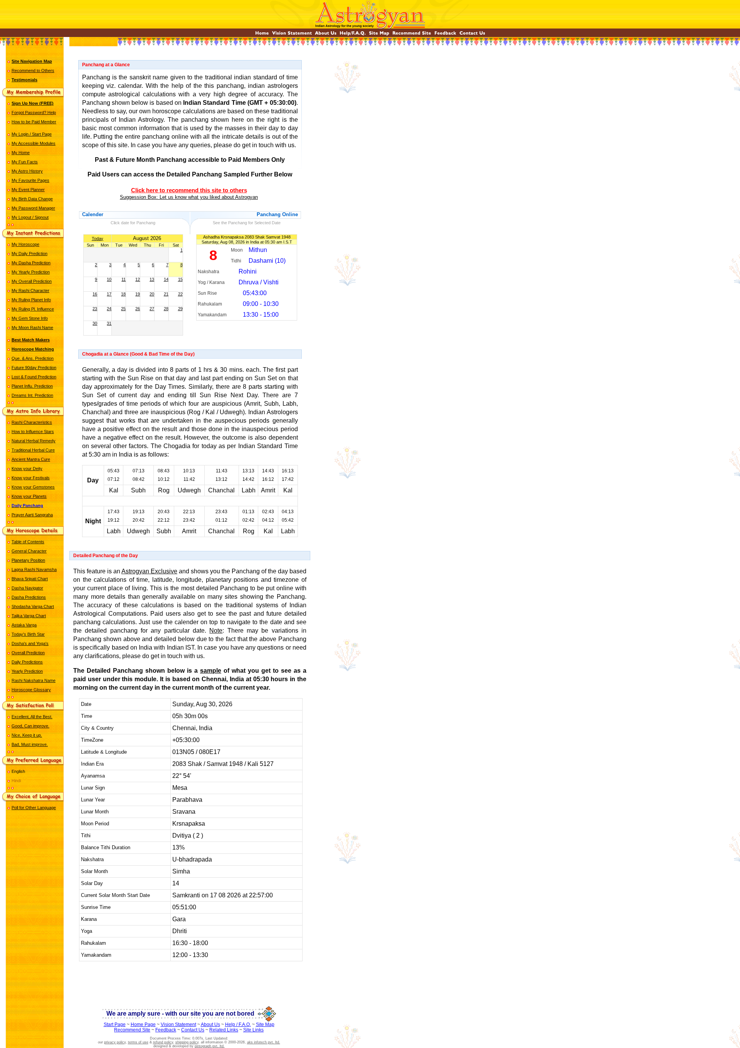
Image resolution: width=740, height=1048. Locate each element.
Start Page (115, 1024)
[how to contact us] (472, 35)
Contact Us (192, 1030)
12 (137, 279)
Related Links (223, 1030)
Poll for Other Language (34, 807)
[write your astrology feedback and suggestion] (445, 35)
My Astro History (27, 171)
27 (152, 308)
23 (94, 308)
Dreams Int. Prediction (32, 395)
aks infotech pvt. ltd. (263, 1042)
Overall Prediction (28, 652)
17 (109, 294)
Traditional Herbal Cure (33, 450)
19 (137, 294)
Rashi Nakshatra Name (34, 680)
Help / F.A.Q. (238, 1024)
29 (180, 308)
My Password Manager (33, 208)
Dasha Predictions (29, 597)
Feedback (165, 1030)
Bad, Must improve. (30, 744)
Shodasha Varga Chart (33, 606)
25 (123, 308)
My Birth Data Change (32, 198)
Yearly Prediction (27, 671)
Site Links (253, 1030)
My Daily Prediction (29, 253)
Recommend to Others (33, 70)
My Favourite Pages (30, 180)
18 (123, 294)
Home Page (143, 1024)
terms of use (138, 1042)
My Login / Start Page (32, 134)
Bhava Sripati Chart (30, 578)
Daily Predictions (27, 662)
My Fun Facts (25, 162)
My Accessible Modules (34, 143)
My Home (21, 152)
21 (166, 294)
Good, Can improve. (30, 726)
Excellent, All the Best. (32, 716)
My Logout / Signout (30, 217)
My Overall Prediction (32, 281)
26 (137, 308)
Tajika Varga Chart (29, 615)
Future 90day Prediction (34, 367)
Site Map (265, 1024)
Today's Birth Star (28, 634)
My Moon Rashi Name (32, 327)
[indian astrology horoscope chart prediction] (262, 35)
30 (94, 323)
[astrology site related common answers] (352, 35)
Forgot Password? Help (34, 112)
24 (109, 308)
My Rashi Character (30, 290)
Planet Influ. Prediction (32, 386)
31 (109, 323)
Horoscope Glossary (31, 689)
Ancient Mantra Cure (31, 459)
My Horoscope (25, 244)
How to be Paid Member (34, 121)
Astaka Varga (24, 625)
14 (166, 279)
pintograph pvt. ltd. (210, 1046)
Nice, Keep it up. (27, 735)
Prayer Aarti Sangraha (32, 514)
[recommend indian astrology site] (412, 35)
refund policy (163, 1042)
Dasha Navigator (27, 588)
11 (123, 279)
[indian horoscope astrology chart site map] (379, 35)
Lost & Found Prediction (34, 377)
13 (152, 279)
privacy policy (115, 1042)
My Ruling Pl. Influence (33, 309)
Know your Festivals (31, 477)
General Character (29, 551)
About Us (210, 1024)
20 (152, 294)
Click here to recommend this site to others (189, 190)
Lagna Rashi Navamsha (34, 569)
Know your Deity (27, 468)
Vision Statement (178, 1024)
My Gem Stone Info (30, 318)
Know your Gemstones (33, 487)
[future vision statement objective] (292, 35)
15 (180, 279)
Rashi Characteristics (32, 422)
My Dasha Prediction (31, 262)
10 (109, 279)
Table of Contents (28, 541)
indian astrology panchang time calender (189, 983)
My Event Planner (28, 189)
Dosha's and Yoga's (30, 643)
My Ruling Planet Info (31, 299)
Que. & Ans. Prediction (33, 358)
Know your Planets (29, 496)
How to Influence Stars (33, 431)
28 (166, 308)
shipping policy (186, 1042)
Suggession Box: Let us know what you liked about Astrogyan (189, 197)
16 (94, 294)
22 (180, 294)
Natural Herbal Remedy (34, 440)
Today (97, 238)
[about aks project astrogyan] (325, 35)
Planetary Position (28, 560)
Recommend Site (132, 1030)
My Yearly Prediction (31, 272)
